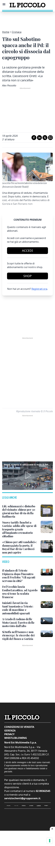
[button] (27, 475)
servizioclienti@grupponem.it (22, 798)
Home (5, 32)
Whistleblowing (15, 738)
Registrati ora (39, 289)
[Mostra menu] (4, 4)
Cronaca (16, 32)
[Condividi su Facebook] (33, 137)
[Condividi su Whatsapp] (50, 137)
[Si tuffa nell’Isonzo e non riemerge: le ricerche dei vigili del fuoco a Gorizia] (47, 633)
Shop (27, 276)
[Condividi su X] (44, 137)
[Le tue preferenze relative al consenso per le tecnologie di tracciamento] (50, 841)
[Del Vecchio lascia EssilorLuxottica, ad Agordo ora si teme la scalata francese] (47, 588)
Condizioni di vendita (19, 727)
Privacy (9, 734)
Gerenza (10, 730)
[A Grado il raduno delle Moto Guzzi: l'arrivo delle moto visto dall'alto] (47, 620)
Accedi (27, 250)
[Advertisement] (27, 19)
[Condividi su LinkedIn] (39, 137)
